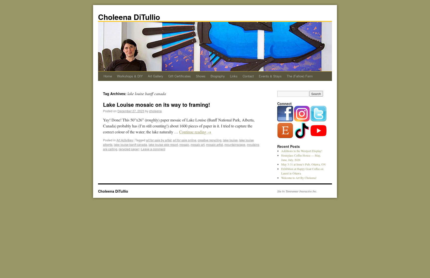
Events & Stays (270, 76)
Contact (248, 76)
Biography (218, 76)
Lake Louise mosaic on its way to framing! (156, 104)
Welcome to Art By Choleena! (299, 178)
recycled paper (129, 149)
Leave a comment (153, 149)
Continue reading (195, 131)
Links (234, 76)
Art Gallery (155, 76)
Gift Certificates (179, 76)
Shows (201, 76)
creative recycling (209, 140)
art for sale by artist (158, 140)
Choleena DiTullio (129, 16)
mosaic (184, 144)
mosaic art (198, 144)
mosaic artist (214, 144)
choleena (155, 111)
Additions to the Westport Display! (301, 151)
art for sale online (184, 140)
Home (108, 76)
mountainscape (234, 144)
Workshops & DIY (130, 76)
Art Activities (124, 140)
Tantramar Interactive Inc (301, 191)
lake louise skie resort (163, 144)
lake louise (230, 140)
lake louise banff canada (130, 144)
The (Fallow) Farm (300, 76)
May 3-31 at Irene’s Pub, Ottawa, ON (303, 164)
